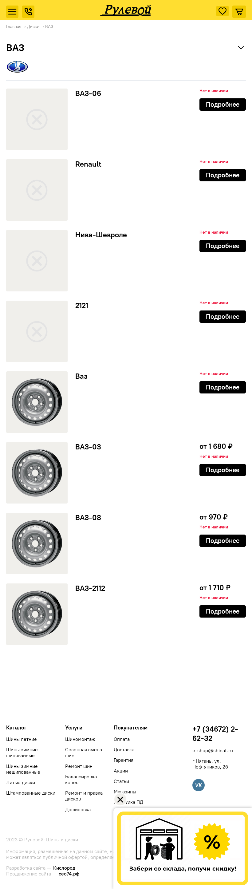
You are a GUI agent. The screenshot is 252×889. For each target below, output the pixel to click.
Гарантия (123, 760)
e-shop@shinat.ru (212, 750)
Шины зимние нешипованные (23, 769)
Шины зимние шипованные (22, 752)
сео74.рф (69, 874)
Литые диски (20, 782)
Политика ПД (128, 802)
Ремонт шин (79, 766)
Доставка (124, 750)
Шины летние (21, 739)
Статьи (121, 781)
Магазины (125, 792)
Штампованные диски (30, 793)
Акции (121, 771)
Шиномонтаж (80, 739)
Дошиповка (78, 809)
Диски (33, 26)
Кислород (64, 868)
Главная (13, 26)
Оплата (122, 739)
